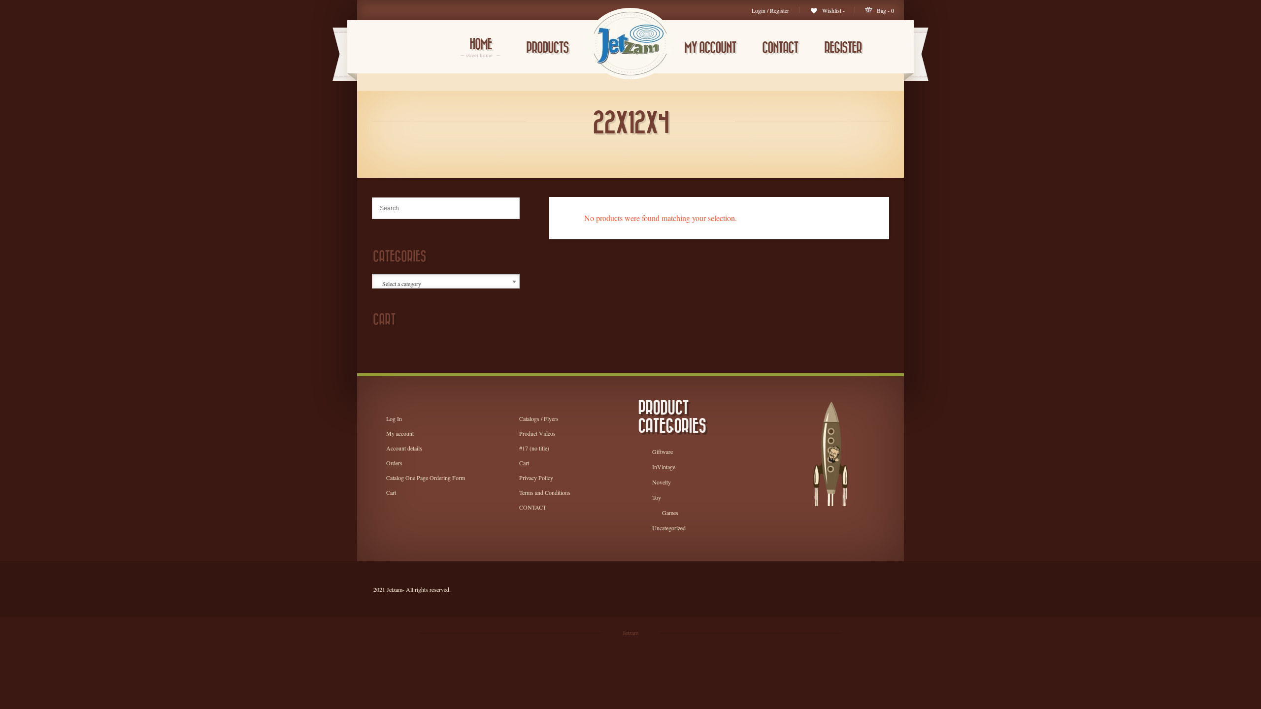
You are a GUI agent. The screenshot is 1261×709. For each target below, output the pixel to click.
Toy (656, 497)
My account (710, 48)
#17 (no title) (534, 448)
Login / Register (770, 10)
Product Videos (537, 433)
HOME (480, 48)
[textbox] (446, 284)
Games (670, 512)
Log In (394, 418)
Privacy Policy (536, 478)
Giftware (662, 451)
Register (843, 48)
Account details (404, 448)
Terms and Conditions (544, 492)
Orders (394, 463)
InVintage (663, 467)
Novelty (661, 482)
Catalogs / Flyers (539, 418)
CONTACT (780, 48)
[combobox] (446, 282)
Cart (391, 492)
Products (547, 48)
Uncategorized (669, 528)
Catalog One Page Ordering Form (425, 478)
